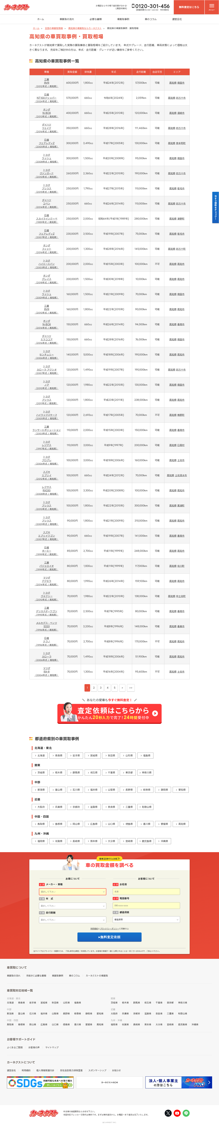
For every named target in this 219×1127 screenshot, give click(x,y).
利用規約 (94, 929)
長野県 (129, 789)
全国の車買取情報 (54, 28)
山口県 (111, 824)
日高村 (181, 445)
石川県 (76, 789)
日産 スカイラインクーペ (46, 218)
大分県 (111, 841)
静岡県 (164, 789)
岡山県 (76, 824)
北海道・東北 (13, 998)
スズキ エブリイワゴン (46, 535)
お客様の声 (34, 1047)
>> (130, 687)
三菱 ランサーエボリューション (46, 430)
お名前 (123, 884)
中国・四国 (12, 1020)
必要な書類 (96, 19)
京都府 (76, 807)
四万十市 (181, 98)
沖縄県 (164, 841)
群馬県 (76, 772)
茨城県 (41, 772)
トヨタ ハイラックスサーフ (46, 415)
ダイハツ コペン (47, 203)
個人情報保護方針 (45, 1070)
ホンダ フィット (47, 248)
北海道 (41, 755)
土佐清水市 (181, 475)
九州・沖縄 (116, 1020)
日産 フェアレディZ (46, 143)
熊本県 (93, 841)
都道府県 (124, 912)
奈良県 (111, 807)
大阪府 (41, 807)
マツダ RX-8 (46, 671)
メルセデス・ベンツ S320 (46, 626)
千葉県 (111, 772)
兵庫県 (58, 807)
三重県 (129, 807)
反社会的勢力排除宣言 (71, 1070)
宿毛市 (181, 188)
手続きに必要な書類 (36, 975)
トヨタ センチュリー (46, 354)
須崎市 (181, 113)
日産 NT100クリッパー (46, 97)
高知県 (173, 82)
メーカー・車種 (54, 884)
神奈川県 (147, 772)
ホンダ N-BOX (47, 113)
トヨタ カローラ (46, 656)
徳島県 (129, 824)
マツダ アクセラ (47, 581)
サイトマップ (52, 1047)
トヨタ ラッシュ (46, 158)
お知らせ (116, 1070)
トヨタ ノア (47, 384)
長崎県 (76, 841)
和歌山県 (147, 807)
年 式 (49, 898)
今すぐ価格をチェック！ (216, 207)
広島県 (93, 824)
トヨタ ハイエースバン (46, 264)
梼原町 (181, 415)
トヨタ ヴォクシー (47, 596)
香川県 (146, 824)
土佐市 (181, 460)
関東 (113, 998)
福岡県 (41, 841)
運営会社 (177, 19)
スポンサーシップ (97, 1070)
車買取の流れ (67, 19)
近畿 (113, 1009)
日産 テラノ (46, 641)
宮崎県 (129, 841)
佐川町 (181, 566)
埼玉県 (93, 772)
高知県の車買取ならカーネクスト (85, 28)
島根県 (58, 824)
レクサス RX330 (46, 490)
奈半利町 (181, 143)
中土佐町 (181, 596)
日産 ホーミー (46, 550)
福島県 (146, 755)
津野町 (181, 218)
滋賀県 (93, 807)
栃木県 (58, 772)
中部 (9, 1009)
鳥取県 (41, 824)
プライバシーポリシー (109, 929)
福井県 (93, 789)
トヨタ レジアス (46, 445)
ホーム (40, 19)
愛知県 (182, 789)
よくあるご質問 (15, 1047)
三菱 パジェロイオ (46, 566)
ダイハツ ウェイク (47, 128)
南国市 (181, 82)
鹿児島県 (147, 841)
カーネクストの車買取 (97, 975)
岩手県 (76, 755)
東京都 (129, 772)
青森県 (58, 755)
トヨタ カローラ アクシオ (46, 369)
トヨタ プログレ (46, 460)
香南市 (181, 324)
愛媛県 (164, 824)
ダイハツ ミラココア (47, 339)
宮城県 (93, 755)
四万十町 (181, 249)
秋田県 (111, 755)
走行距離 (50, 912)
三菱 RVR (47, 82)
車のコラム (151, 19)
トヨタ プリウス (47, 188)
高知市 (181, 264)
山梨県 (111, 789)
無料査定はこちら (189, 7)
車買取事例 (123, 19)
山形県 (129, 755)
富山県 (58, 789)
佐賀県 (58, 841)
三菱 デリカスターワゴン (46, 611)
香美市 (181, 626)
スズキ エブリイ (47, 475)
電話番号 (124, 898)
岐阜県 (146, 789)
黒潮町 (181, 505)
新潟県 (41, 789)
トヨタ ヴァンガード (47, 173)
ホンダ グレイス (47, 279)
